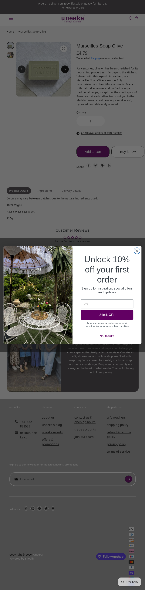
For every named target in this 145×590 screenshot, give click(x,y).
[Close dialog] (137, 251)
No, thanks (107, 335)
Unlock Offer (107, 314)
